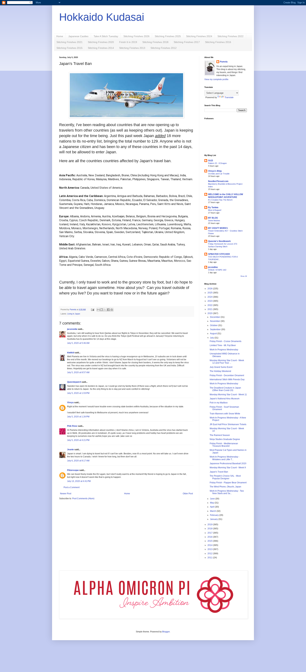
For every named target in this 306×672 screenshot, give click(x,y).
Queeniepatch (74, 382)
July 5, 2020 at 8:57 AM (78, 372)
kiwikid (70, 352)
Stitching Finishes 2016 (218, 42)
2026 (210, 288)
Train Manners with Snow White (225, 413)
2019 (210, 524)
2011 (210, 557)
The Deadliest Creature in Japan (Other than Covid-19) (225, 389)
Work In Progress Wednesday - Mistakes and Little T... (224, 458)
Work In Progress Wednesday (224, 349)
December (215, 317)
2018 (210, 528)
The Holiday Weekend (220, 371)
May (212, 503)
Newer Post (65, 493)
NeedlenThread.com (218, 181)
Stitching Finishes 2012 (164, 48)
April (212, 507)
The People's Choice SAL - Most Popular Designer (225, 477)
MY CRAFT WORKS (218, 228)
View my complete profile (216, 79)
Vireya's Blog (215, 171)
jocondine (213, 267)
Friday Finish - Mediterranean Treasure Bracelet (224, 444)
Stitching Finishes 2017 (187, 42)
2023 (210, 301)
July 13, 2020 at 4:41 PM (79, 481)
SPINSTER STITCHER (219, 254)
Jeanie (70, 449)
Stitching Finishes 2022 (230, 36)
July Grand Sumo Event (221, 367)
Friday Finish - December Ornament (227, 375)
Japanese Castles (78, 36)
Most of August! (214, 210)
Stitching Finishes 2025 (168, 36)
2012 (210, 553)
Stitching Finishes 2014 (101, 48)
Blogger (166, 631)
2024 (210, 297)
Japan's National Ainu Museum (224, 398)
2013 (210, 549)
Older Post (188, 493)
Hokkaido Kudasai (101, 17)
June (212, 498)
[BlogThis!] (101, 309)
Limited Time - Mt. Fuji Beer (223, 345)
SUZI (210, 160)
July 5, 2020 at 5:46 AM (78, 343)
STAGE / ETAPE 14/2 (217, 270)
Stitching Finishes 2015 (69, 48)
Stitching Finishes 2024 (199, 36)
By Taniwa (213, 207)
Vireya (70, 402)
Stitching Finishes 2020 (101, 42)
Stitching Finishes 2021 (69, 42)
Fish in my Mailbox (219, 402)
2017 (210, 533)
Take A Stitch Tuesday (106, 36)
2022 (210, 305)
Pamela (224, 61)
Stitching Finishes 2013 (132, 48)
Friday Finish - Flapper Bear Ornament (228, 482)
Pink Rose (72, 426)
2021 (210, 309)
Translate (229, 97)
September (215, 329)
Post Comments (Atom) (83, 498)
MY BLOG (213, 218)
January (214, 519)
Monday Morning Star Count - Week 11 (228, 394)
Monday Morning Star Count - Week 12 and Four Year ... (227, 361)
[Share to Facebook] (108, 309)
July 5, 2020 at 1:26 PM (78, 416)
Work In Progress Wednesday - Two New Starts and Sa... (227, 492)
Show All (243, 276)
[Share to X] (105, 309)
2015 (210, 541)
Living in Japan (73, 314)
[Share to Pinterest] (112, 309)
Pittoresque (73, 470)
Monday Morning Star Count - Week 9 (228, 467)
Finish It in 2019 (128, 42)
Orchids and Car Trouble (219, 174)
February (214, 515)
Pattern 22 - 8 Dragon (217, 163)
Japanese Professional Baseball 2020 (228, 463)
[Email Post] (92, 309)
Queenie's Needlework (219, 241)
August (213, 333)
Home (59, 36)
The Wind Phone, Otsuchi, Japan (225, 486)
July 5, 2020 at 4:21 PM (78, 440)
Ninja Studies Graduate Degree (225, 439)
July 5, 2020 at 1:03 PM (78, 393)
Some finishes (214, 220)
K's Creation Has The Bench (220, 200)
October (214, 325)
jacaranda (72, 329)
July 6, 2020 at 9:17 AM (78, 460)
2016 (210, 537)
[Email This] (98, 309)
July (212, 338)
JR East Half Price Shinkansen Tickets (228, 424)
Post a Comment (72, 487)
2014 (210, 545)
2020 (210, 313)
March (213, 511)
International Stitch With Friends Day (227, 379)
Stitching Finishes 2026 (136, 36)
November (215, 321)
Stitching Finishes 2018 (155, 42)
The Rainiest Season (220, 435)
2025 (210, 292)
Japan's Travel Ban (219, 472)
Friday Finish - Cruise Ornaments (225, 341)
